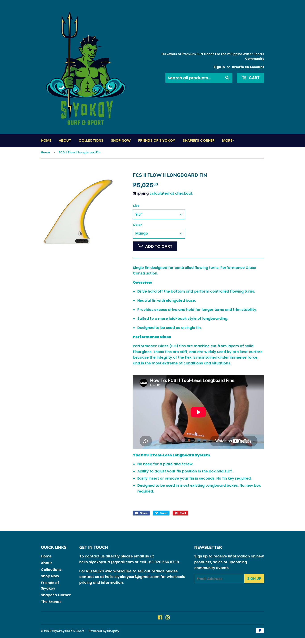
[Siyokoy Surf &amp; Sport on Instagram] (167, 618)
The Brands (51, 601)
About (65, 140)
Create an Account (248, 67)
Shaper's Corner (199, 140)
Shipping (141, 193)
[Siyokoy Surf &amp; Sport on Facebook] (160, 618)
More (227, 140)
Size (136, 206)
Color (137, 224)
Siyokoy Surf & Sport (68, 631)
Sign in (219, 67)
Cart (254, 77)
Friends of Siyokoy (156, 140)
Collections (91, 140)
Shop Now (121, 140)
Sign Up (254, 578)
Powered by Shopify (104, 631)
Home (46, 140)
